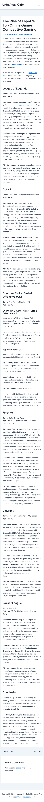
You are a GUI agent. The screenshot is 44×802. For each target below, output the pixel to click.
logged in (19, 768)
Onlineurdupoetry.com (26, 797)
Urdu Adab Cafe (13, 4)
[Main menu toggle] (39, 4)
